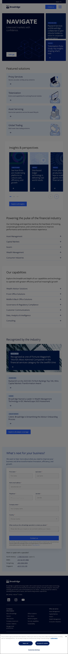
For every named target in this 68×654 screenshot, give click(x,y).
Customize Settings (34, 650)
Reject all (25, 643)
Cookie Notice (54, 638)
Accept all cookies (42, 643)
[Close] (66, 636)
